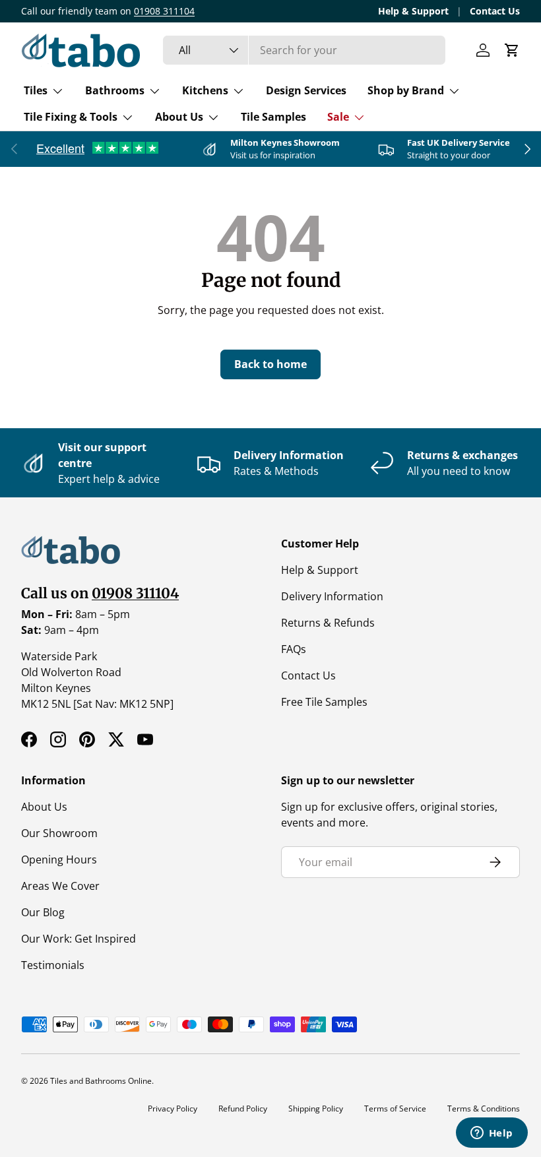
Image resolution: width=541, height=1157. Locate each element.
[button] (511, 50)
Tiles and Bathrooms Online (101, 1080)
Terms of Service (395, 1108)
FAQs (293, 649)
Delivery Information (332, 596)
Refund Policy (242, 1108)
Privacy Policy (172, 1108)
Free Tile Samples (324, 702)
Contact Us (495, 11)
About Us (44, 806)
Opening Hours (59, 859)
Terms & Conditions (483, 1108)
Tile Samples (273, 116)
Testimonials (52, 965)
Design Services (306, 90)
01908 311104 (164, 11)
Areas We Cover (60, 886)
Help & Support (413, 11)
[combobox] (304, 50)
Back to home (270, 364)
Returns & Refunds (328, 622)
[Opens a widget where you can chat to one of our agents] (491, 1133)
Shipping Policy (315, 1108)
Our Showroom (59, 833)
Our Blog (43, 912)
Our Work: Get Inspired (78, 938)
